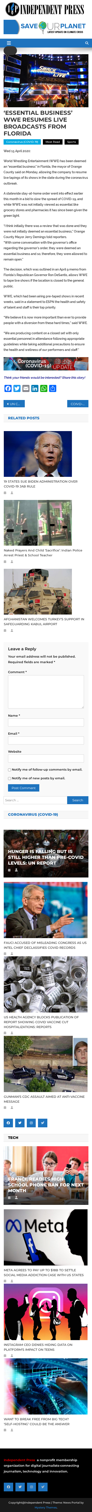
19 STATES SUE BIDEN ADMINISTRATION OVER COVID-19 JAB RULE (40, 483)
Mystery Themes (46, 1507)
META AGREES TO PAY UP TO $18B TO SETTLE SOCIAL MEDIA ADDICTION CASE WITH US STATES (44, 1272)
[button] (10, 50)
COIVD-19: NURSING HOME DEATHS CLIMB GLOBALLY (79, 404)
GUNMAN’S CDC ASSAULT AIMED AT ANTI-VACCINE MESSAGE (44, 1099)
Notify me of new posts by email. (38, 778)
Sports (71, 141)
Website (14, 752)
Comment (17, 672)
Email (13, 734)
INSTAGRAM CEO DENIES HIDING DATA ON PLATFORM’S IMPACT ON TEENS (38, 1347)
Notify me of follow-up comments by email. (47, 770)
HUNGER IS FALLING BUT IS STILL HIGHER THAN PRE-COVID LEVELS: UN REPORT (46, 857)
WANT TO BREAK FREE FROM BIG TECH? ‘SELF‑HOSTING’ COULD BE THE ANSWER (36, 1421)
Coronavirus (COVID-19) (22, 141)
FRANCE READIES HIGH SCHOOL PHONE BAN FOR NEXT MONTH (46, 1184)
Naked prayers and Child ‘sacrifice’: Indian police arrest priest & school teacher (43, 552)
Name (14, 716)
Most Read (53, 141)
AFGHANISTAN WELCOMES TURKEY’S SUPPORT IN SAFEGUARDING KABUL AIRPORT (44, 621)
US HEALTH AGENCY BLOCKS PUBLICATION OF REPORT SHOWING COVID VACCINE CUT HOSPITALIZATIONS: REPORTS (41, 1022)
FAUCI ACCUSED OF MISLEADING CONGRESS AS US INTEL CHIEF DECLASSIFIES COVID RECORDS (45, 945)
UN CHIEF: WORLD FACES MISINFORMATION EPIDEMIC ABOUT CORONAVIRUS (17, 404)
